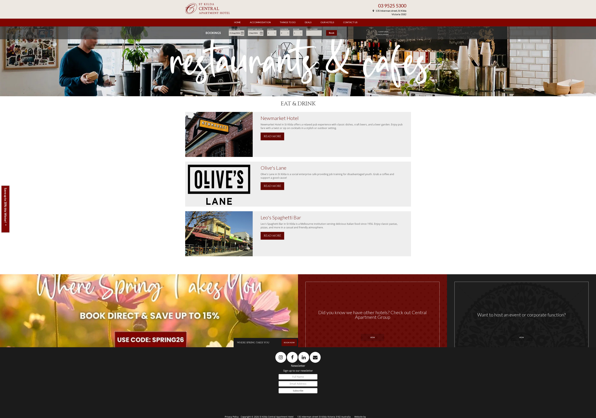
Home (237, 22)
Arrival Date (234, 29)
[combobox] (271, 33)
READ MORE (272, 136)
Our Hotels (327, 22)
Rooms (296, 29)
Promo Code (312, 29)
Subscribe (298, 390)
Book (331, 33)
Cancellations (382, 34)
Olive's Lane (273, 168)
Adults (270, 29)
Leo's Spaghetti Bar (281, 217)
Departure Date (255, 29)
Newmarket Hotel (280, 118)
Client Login (383, 32)
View (372, 337)
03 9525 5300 (392, 5)
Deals (308, 22)
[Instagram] (281, 357)
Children (284, 29)
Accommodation (260, 22)
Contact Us (350, 22)
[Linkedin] (304, 357)
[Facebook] (292, 357)
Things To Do (288, 22)
